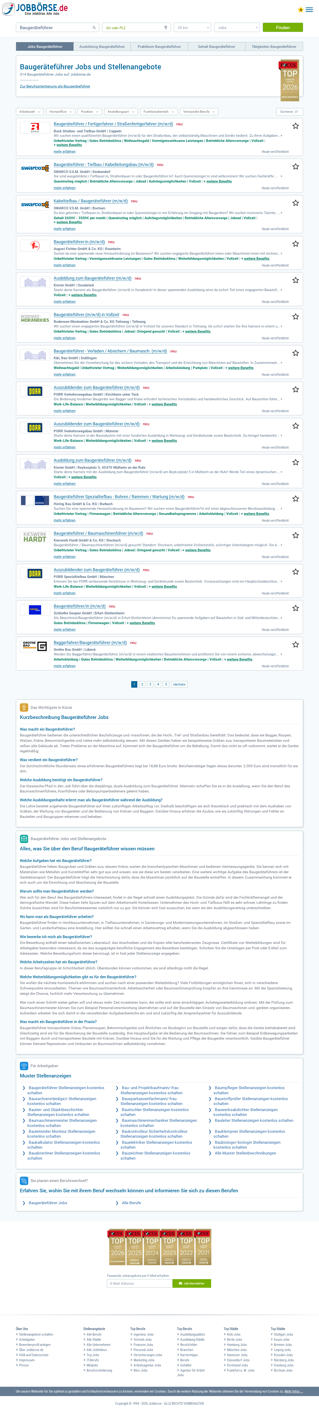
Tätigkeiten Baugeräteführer (274, 46)
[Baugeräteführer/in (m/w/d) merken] (295, 608)
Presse (24, 1365)
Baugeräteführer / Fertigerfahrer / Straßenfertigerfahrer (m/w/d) (113, 123)
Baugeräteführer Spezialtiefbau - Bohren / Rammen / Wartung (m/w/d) (119, 496)
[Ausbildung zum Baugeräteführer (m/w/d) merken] (295, 280)
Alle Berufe (131, 1203)
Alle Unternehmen (98, 1345)
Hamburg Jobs (237, 1345)
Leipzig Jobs (282, 1350)
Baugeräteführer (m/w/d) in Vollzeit (86, 314)
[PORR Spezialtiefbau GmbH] (35, 573)
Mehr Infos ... (294, 1391)
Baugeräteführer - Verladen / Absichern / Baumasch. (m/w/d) (110, 350)
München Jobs (237, 1350)
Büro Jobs (141, 1370)
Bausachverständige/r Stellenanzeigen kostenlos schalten (61, 1101)
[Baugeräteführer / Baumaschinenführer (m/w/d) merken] (295, 535)
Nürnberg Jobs (284, 1360)
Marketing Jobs (144, 1360)
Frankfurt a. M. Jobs (241, 1370)
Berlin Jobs (234, 1339)
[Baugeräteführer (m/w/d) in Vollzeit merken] (295, 317)
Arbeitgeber (27, 1339)
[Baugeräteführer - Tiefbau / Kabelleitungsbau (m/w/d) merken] (295, 167)
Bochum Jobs (283, 1370)
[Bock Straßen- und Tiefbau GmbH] (35, 128)
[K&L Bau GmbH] (35, 355)
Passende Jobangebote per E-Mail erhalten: (138, 1275)
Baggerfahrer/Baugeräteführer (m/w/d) (90, 642)
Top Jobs (93, 1355)
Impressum (27, 1360)
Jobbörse (155, 1403)
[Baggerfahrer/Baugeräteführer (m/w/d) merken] (295, 645)
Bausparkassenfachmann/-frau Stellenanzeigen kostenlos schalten (151, 1101)
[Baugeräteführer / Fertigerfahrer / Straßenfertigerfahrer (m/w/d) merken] (295, 126)
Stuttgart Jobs (283, 1334)
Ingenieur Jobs (144, 1334)
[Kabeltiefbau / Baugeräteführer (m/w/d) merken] (295, 203)
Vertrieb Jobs (143, 1339)
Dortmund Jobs (237, 1365)
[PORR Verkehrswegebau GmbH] (35, 391)
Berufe (184, 1360)
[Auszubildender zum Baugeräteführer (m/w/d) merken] (295, 390)
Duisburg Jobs (284, 1365)
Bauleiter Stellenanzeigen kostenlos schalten (254, 1120)
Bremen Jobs (283, 1345)
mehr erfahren (64, 151)
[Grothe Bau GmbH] (35, 646)
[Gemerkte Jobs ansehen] (301, 10)
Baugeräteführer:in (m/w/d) (79, 241)
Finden (283, 27)
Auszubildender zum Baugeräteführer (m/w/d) (97, 387)
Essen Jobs (282, 1339)
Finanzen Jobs (143, 1345)
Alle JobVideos (97, 1350)
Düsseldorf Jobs (238, 1360)
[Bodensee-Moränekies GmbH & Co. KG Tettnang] (35, 318)
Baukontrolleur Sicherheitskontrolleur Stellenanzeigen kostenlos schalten (154, 1134)
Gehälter (186, 1365)
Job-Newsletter (194, 1283)
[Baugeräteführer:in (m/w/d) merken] (295, 244)
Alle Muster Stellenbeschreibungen (245, 1153)
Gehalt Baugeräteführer (216, 46)
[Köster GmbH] (35, 282)
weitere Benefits (69, 145)
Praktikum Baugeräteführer (159, 46)
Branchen (186, 1350)
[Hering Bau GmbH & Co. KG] (35, 500)
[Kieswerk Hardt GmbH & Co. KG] (35, 537)
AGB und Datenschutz (34, 1355)
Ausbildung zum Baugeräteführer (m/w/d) (92, 278)
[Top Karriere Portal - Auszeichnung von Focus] (159, 1248)
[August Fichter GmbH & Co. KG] (35, 245)
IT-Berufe (93, 1360)
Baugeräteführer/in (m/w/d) (80, 606)
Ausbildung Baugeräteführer (102, 46)
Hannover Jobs (237, 1355)
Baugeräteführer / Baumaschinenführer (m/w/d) (98, 533)
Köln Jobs (234, 1334)
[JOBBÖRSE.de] (35, 10)
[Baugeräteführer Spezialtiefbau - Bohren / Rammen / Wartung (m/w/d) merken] (295, 499)
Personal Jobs (143, 1350)
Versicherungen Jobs (148, 1355)
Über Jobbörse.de (31, 1350)
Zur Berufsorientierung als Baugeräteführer (55, 86)
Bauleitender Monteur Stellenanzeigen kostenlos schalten (61, 1134)
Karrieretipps (189, 1355)
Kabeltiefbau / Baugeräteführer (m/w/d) (91, 200)
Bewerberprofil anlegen (34, 1345)
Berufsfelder (188, 1345)
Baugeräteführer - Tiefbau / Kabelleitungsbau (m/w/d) (104, 164)
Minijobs (92, 1365)
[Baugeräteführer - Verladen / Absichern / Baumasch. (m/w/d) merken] (295, 353)
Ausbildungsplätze (192, 1334)
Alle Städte (94, 1339)
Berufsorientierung (99, 1370)
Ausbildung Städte (192, 1339)
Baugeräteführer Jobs (48, 1203)
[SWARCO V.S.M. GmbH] (35, 168)
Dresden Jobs (283, 1355)
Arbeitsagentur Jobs (147, 1365)
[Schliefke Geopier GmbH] (35, 610)
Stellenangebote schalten (36, 1334)
